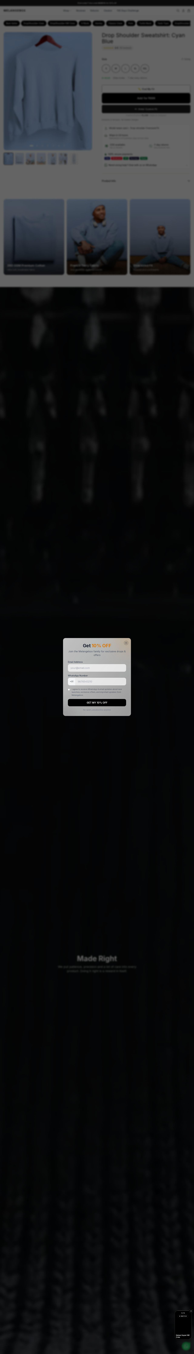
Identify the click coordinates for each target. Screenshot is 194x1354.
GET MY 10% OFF (97, 702)
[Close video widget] (191, 1311)
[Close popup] (126, 642)
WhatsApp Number (78, 675)
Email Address (75, 662)
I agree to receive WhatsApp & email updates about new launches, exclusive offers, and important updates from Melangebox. (97, 692)
